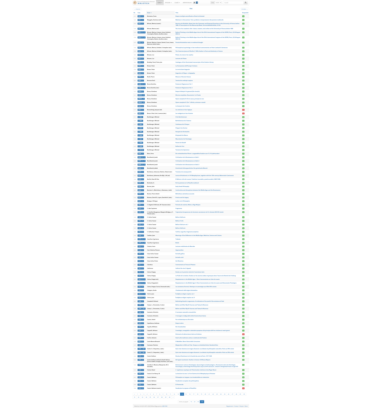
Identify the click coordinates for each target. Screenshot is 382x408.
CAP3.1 (140, 327)
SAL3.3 (140, 232)
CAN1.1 (140, 319)
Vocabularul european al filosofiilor (185, 388)
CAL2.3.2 (141, 283)
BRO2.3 (140, 69)
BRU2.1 (140, 110)
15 (186, 394)
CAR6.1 (140, 345)
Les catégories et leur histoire (184, 113)
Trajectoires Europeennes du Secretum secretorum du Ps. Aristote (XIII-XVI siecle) (199, 212)
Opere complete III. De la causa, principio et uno (189, 99)
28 (236, 394)
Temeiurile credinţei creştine (184, 80)
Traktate (177, 239)
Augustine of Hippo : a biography (185, 73)
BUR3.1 (140, 194)
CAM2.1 (140, 301)
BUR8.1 (140, 179)
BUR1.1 (140, 183)
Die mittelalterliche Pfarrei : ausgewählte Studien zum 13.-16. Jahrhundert (197, 153)
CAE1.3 (140, 217)
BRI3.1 (140, 341)
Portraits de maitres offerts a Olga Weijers (187, 205)
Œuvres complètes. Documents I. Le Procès (188, 95)
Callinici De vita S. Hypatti (183, 268)
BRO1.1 (140, 62)
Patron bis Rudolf (180, 142)
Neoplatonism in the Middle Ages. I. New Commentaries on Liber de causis (197, 279)
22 (213, 394)
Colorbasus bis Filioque (182, 124)
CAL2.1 (140, 275)
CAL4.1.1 (141, 294)
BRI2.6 (140, 42)
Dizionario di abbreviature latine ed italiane (188, 334)
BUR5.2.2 (141, 161)
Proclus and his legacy (182, 197)
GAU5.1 (140, 212)
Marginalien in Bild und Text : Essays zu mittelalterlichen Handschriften (196, 345)
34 (146, 397)
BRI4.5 (140, 58)
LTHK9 (140, 146)
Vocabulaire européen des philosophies (187, 381)
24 (221, 394)
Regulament (229, 406)
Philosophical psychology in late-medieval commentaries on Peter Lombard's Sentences (201, 47)
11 (170, 394)
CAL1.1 (140, 264)
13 (178, 394)
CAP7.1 (140, 334)
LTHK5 (140, 131)
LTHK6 (140, 135)
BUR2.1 (140, 190)
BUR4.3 (140, 172)
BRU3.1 (140, 113)
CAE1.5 (140, 221)
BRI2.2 (140, 51)
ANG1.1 (140, 205)
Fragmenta (178, 208)
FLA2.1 (140, 250)
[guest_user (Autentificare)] (194, 2)
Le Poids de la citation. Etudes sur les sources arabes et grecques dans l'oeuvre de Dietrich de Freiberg (205, 276)
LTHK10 (140, 150)
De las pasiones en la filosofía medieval (187, 183)
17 (193, 394)
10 (166, 394)
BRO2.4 (140, 73)
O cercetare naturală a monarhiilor (185, 312)
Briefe (177, 243)
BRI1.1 (140, 20)
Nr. (134, 13)
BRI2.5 (140, 23)
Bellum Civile (179, 221)
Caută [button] (177, 2)
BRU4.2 (140, 106)
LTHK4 (140, 128)
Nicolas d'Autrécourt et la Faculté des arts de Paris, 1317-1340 (193, 356)
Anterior (137, 9)
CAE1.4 (140, 224)
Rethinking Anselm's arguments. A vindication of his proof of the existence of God (199, 301)
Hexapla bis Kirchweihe (182, 131)
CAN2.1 (140, 316)
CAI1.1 (140, 246)
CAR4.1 (140, 365)
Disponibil (245, 13)
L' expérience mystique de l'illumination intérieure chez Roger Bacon (195, 370)
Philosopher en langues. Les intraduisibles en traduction (192, 377)
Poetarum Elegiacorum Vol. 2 (183, 88)
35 (150, 397)
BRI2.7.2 (141, 37)
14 (182, 394)
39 (165, 397)
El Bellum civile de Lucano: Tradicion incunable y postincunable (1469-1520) (197, 179)
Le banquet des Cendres (182, 106)
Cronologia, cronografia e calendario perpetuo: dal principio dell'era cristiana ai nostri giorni (202, 330)
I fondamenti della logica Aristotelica (186, 290)
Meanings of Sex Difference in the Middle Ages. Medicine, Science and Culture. (198, 235)
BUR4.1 (140, 175)
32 (138, 397)
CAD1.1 (140, 235)
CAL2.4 (140, 286)
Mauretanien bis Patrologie (183, 139)
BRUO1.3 (141, 98)
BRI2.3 (140, 47)
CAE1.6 (140, 228)
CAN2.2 (140, 312)
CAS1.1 (140, 381)
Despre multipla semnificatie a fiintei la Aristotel (189, 16)
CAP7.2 (140, 330)
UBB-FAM (164, 406)
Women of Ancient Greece (183, 77)
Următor (244, 9)
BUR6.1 (140, 186)
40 (169, 397)
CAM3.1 (140, 305)
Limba (212, 2)
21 (209, 394)
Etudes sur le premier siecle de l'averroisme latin (189, 272)
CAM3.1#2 (141, 308)
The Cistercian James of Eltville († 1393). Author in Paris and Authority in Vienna (199, 51)
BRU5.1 (140, 80)
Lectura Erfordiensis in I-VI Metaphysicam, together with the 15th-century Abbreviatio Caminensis (204, 175)
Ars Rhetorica (179, 261)
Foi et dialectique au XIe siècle (184, 319)
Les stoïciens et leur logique (183, 110)
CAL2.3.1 (141, 279)
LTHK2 (140, 120)
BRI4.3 (140, 55)
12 (174, 394)
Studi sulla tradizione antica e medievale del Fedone (191, 338)
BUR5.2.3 (141, 164)
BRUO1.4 (141, 102)
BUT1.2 (140, 201)
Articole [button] (168, 2)
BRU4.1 (140, 91)
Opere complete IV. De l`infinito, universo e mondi (190, 102)
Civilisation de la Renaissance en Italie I (187, 157)
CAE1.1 (140, 253)
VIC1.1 (140, 261)
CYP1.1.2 (141, 243)
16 (190, 394)
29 (240, 394)
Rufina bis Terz (179, 146)
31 (134, 397)
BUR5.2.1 (141, 157)
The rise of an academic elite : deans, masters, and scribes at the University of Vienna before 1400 (204, 28)
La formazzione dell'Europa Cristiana (186, 66)
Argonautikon (179, 250)
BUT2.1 (140, 197)
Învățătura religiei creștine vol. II (185, 297)
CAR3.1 (140, 338)
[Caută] (246, 2)
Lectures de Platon (181, 58)
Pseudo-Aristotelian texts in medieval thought (189, 42)
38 (162, 397)
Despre (242, 406)
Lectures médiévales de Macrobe (185, 246)
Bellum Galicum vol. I (181, 224)
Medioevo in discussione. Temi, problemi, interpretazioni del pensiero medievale (199, 20)
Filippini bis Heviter (181, 128)
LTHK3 (140, 124)
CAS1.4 (140, 377)
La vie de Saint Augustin (182, 69)
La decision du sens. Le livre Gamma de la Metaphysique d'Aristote (195, 373)
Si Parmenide (179, 384)
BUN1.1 (140, 153)
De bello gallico (180, 254)
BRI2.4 (140, 28)
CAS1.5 (140, 388)
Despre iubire (179, 323)
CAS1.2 (140, 373)
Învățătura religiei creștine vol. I (184, 294)
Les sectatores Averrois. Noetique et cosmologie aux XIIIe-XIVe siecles (195, 286)
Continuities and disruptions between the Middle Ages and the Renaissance (197, 190)
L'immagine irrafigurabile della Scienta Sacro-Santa (190, 316)
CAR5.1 (140, 370)
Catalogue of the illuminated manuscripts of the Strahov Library (194, 62)
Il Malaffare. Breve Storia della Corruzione (187, 341)
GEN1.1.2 (141, 88)
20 (205, 394)
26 (228, 394)
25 (224, 394)
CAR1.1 (140, 356)
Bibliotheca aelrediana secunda (184, 194)
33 (142, 397)
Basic (246, 406)
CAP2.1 (140, 323)
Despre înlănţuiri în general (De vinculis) (187, 91)
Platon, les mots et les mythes (184, 55)
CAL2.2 (140, 272)
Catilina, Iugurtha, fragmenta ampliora (186, 232)
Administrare (187, 2)
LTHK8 (140, 142)
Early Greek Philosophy (182, 186)
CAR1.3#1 (141, 352)
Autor (149, 13)
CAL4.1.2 (141, 297)
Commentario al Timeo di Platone (185, 264)
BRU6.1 (140, 77)
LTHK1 (140, 117)
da (243, 16)
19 (201, 394)
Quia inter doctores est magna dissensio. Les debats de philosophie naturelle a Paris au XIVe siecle (204, 349)
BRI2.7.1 (141, 32)
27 (232, 394)
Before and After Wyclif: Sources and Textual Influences (191, 305)
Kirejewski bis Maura (181, 135)
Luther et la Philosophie (182, 201)
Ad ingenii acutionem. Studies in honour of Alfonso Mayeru (192, 360)
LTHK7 (140, 139)
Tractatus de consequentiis (183, 172)
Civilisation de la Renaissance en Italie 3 (187, 164)
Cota (139, 13)
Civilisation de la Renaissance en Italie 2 (187, 161)
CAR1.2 (140, 359)
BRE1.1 (140, 16)
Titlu (176, 13)
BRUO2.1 (141, 95)
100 (202, 402)
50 (198, 402)
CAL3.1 (140, 290)
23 (217, 394)
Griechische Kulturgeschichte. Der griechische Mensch (191, 168)
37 (158, 397)
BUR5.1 (140, 168)
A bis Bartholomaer (181, 117)
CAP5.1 (140, 208)
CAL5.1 (140, 268)
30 (244, 394)
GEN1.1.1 (141, 84)
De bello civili (179, 257)
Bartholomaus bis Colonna (183, 120)
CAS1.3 (140, 384)
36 (154, 397)
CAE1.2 (140, 257)
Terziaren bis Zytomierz (182, 150)
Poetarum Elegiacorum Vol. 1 (183, 84)
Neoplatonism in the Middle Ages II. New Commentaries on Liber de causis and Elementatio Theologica (205, 283)
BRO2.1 (140, 66)
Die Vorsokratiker (180, 327)
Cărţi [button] (159, 2)
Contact (236, 406)
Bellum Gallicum (180, 217)
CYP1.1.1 (141, 239)
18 (197, 394)
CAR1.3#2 (141, 349)
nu (243, 109)
